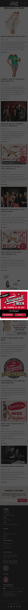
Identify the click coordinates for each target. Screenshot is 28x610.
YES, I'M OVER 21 (8, 314)
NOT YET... (20, 314)
